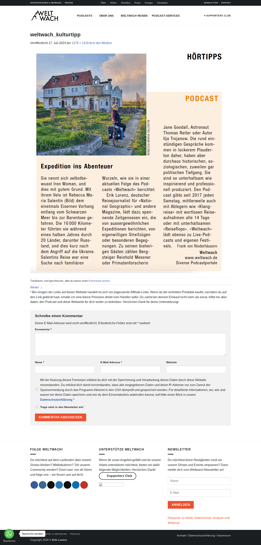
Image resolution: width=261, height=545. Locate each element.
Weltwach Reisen (134, 15)
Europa (149, 2)
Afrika (113, 2)
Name (39, 362)
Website (171, 362)
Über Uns (106, 15)
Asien (137, 2)
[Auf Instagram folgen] (184, 3)
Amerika (125, 2)
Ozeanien (162, 2)
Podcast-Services (166, 15)
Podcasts (84, 15)
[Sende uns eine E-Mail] (67, 485)
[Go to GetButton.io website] (9, 541)
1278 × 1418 (80, 43)
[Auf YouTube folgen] (199, 3)
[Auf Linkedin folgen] (195, 3)
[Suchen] (94, 3)
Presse (75, 534)
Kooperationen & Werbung (48, 534)
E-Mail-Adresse (111, 362)
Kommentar (43, 329)
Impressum (224, 535)
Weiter (36, 287)
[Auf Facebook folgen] (180, 3)
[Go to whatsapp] (9, 533)
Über (103, 2)
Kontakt (181, 535)
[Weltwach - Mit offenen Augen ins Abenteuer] (50, 15)
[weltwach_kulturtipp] (130, 161)
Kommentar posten (99, 280)
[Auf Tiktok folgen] (188, 3)
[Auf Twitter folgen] (191, 3)
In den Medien (102, 43)
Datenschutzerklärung (201, 535)
